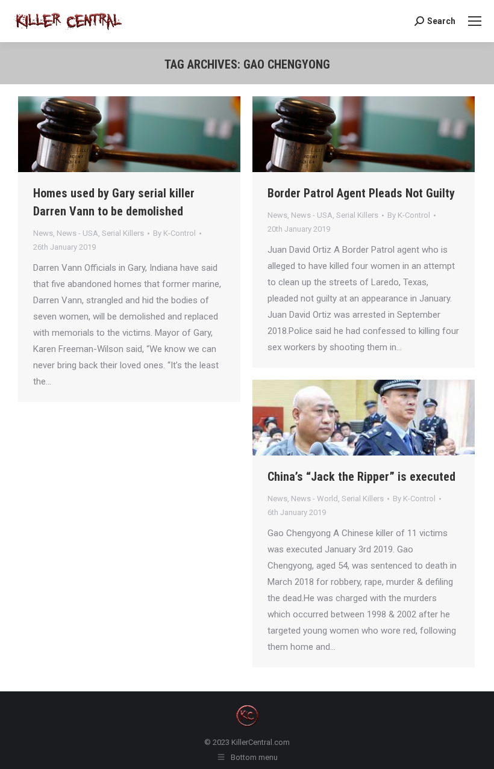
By (174, 233)
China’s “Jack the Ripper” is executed (361, 476)
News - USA (77, 233)
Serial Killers (123, 233)
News (43, 233)
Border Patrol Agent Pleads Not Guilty (361, 193)
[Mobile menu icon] (474, 21)
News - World (314, 498)
